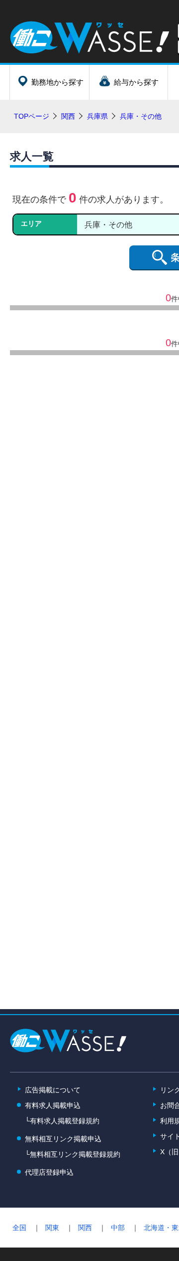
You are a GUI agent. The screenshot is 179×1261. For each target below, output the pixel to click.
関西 (85, 1228)
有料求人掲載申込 (53, 1105)
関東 (52, 1228)
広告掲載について (53, 1090)
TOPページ (31, 116)
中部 (118, 1228)
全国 (19, 1228)
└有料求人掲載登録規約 (62, 1121)
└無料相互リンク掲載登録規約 (72, 1154)
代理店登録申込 (49, 1172)
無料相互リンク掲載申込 (63, 1139)
